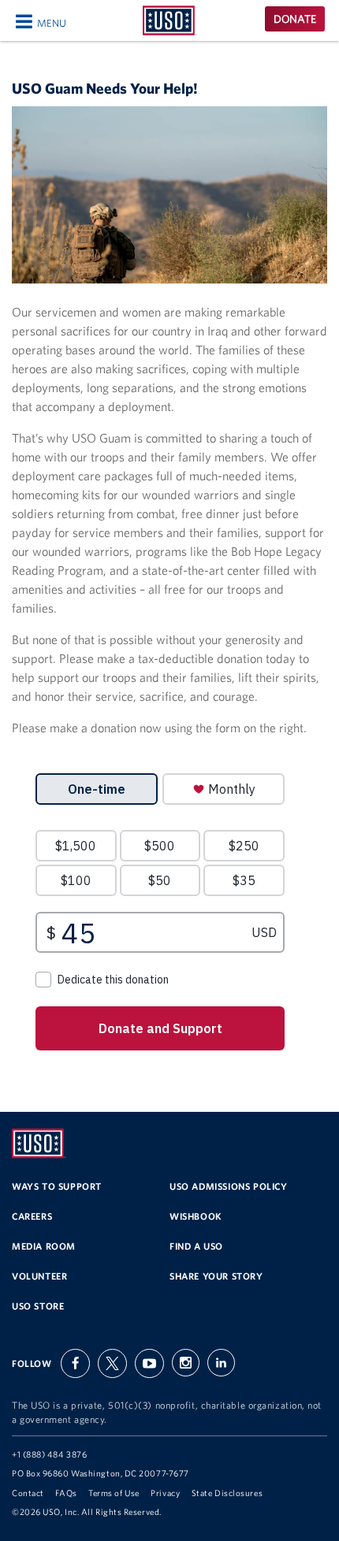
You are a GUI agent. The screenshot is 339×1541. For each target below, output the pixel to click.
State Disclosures (227, 1492)
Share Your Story (216, 1276)
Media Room (44, 1246)
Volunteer (39, 1276)
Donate (295, 19)
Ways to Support (57, 1186)
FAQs (65, 1492)
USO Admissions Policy (229, 1186)
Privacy (165, 1492)
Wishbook (196, 1216)
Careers (32, 1216)
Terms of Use (114, 1492)
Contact (28, 1492)
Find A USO (196, 1246)
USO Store (38, 1306)
